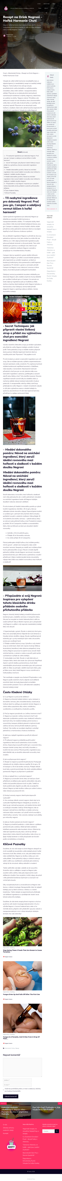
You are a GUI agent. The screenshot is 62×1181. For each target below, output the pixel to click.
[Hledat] (57, 1131)
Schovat (25, 152)
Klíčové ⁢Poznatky (10, 193)
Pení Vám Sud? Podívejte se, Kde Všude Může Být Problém (46, 1108)
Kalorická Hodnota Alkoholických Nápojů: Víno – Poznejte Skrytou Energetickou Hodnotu (15, 1110)
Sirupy (46, 8)
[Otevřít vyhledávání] (46, 13)
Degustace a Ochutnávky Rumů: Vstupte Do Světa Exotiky (52, 276)
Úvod (39, 3)
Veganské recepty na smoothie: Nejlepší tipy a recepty (51, 227)
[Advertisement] (31, 57)
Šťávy (53, 8)
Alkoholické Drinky (14, 73)
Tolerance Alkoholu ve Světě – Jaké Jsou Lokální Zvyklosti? (51, 252)
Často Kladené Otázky (11, 190)
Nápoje (17, 1048)
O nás (5, 1125)
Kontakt (5, 1133)
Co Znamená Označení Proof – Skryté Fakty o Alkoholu (51, 239)
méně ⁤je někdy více (27, 383)
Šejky (54, 3)
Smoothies (47, 3)
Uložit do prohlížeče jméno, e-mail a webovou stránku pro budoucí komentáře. (23, 1090)
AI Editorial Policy (31, 1179)
